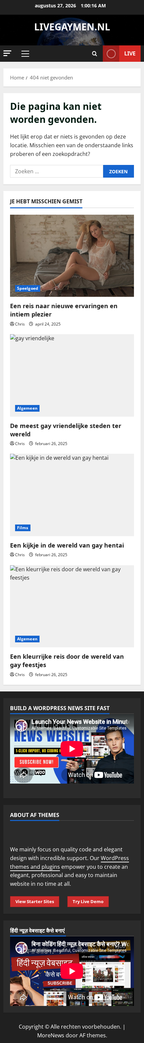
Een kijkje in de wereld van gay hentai (67, 545)
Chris (20, 324)
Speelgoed (27, 288)
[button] (7, 53)
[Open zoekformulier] (94, 53)
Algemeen (27, 408)
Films (22, 528)
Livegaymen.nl (72, 26)
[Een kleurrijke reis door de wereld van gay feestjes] (72, 606)
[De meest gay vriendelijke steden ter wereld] (72, 375)
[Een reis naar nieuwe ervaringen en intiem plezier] (72, 256)
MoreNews (50, 1035)
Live (130, 53)
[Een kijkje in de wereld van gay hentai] (72, 495)
